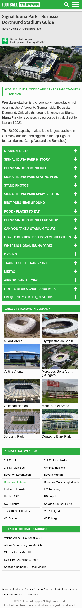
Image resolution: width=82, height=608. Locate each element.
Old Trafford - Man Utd (18, 552)
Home (5, 28)
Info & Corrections (64, 589)
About (5, 589)
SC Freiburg (11, 503)
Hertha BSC (11, 496)
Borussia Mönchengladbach (61, 482)
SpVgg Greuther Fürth (58, 503)
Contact (16, 589)
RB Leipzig (51, 496)
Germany (15, 28)
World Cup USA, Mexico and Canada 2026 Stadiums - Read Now (42, 91)
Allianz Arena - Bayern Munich (23, 545)
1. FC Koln (10, 460)
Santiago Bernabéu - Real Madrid (25, 566)
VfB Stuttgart (52, 511)
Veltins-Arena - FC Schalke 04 (23, 537)
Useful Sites (42, 589)
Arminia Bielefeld (54, 467)
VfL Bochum (11, 518)
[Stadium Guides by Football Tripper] (21, 4)
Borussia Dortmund (16, 482)
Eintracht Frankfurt (15, 489)
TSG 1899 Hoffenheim (18, 511)
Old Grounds (10, 594)
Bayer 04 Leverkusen (17, 474)
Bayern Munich (53, 474)
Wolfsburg (50, 518)
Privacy (28, 589)
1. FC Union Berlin (55, 460)
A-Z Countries (29, 594)
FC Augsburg (52, 489)
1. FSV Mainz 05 (14, 467)
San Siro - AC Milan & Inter (21, 559)
